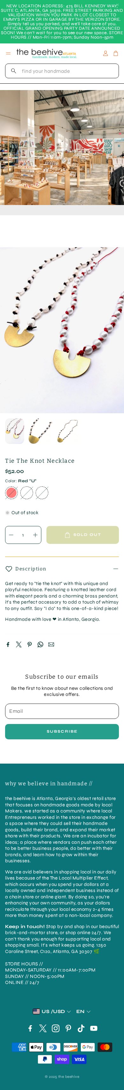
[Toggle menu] (8, 53)
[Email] (51, 644)
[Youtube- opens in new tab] (94, 1028)
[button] (62, 71)
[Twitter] (19, 644)
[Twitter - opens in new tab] (43, 1028)
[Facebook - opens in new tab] (30, 1028)
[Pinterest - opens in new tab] (68, 1028)
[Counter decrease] (11, 535)
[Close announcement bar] (117, 5)
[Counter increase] (35, 535)
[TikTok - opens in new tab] (81, 1028)
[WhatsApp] (40, 644)
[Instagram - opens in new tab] (55, 1028)
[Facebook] (8, 644)
